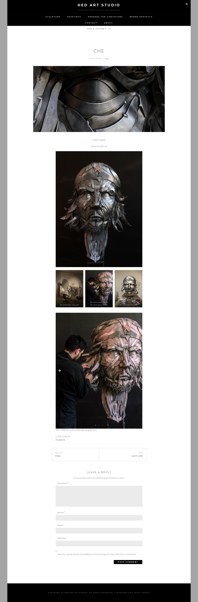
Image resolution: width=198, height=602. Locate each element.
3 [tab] (102, 425)
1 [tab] (95, 425)
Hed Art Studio (99, 5)
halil (107, 58)
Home (89, 29)
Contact (91, 23)
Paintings (74, 17)
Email (60, 525)
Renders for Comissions (105, 17)
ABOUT (108, 23)
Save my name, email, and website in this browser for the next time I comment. (96, 554)
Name (61, 512)
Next (138, 371)
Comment (63, 483)
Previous (60, 371)
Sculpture (52, 17)
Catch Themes (142, 592)
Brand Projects (141, 17)
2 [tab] (99, 425)
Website (61, 538)
